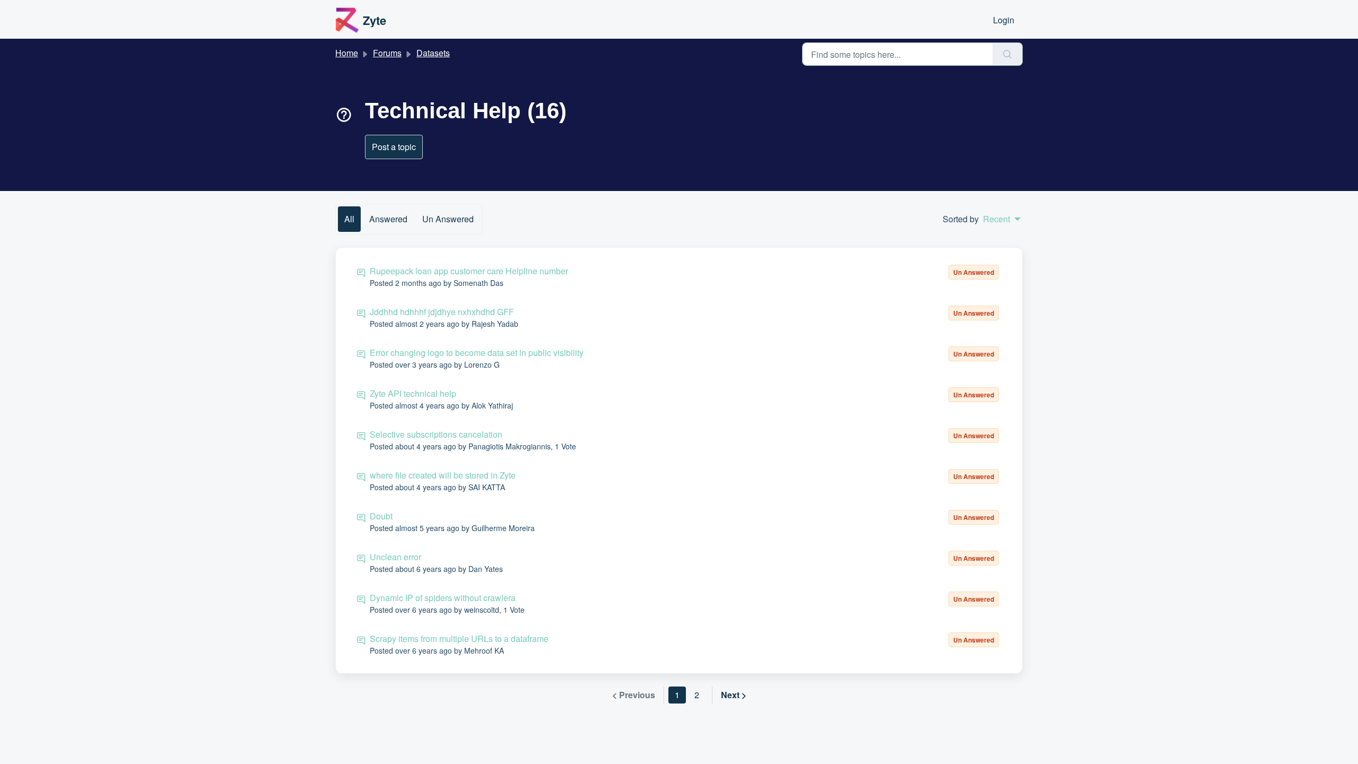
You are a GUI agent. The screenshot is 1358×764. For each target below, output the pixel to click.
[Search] (1008, 54)
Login (1003, 20)
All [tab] (349, 219)
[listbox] (1002, 219)
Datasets (433, 53)
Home (346, 53)
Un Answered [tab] (448, 219)
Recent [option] (996, 219)
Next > (733, 695)
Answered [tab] (388, 219)
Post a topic (394, 147)
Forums (387, 53)
